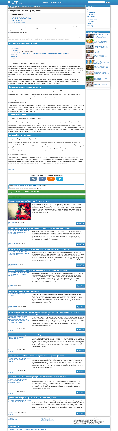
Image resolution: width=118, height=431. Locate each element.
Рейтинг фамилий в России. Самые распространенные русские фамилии (36, 356)
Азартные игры (92, 19)
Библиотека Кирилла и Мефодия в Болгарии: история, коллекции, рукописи (37, 270)
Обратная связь (12, 419)
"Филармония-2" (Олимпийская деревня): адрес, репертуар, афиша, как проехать (46, 53)
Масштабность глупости (18, 22)
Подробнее (80, 223)
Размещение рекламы (47, 419)
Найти (108, 2)
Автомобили (91, 27)
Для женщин (91, 11)
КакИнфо (14, 2)
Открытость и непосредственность (21, 18)
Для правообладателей (47, 420)
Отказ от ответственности (38, 429)
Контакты (59, 2)
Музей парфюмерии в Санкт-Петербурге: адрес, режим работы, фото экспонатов (39, 249)
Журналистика (91, 12)
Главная (45, 2)
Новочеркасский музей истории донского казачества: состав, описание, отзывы (39, 228)
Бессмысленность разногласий (20, 17)
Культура (10, 223)
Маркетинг (90, 21)
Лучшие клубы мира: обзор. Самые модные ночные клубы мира (32, 398)
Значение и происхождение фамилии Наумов (26, 335)
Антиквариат (91, 16)
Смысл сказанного (17, 20)
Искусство (90, 18)
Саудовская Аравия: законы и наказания (23, 291)
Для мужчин (91, 9)
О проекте (52, 2)
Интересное (90, 14)
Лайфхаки (90, 25)
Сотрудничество (45, 418)
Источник (11, 169)
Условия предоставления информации (19, 429)
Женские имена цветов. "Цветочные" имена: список (28, 201)
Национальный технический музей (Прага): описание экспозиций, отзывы (37, 377)
